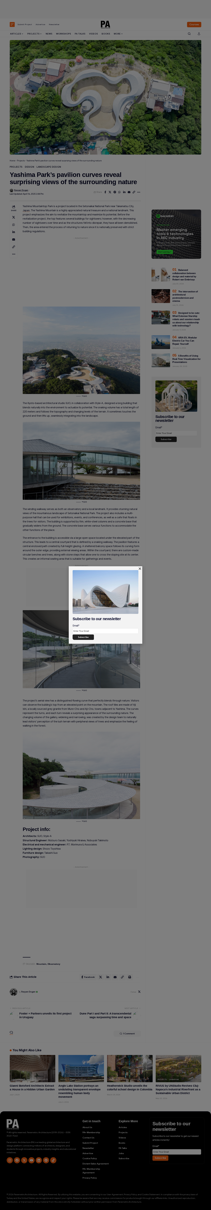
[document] (105, 605)
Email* (76, 625)
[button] (139, 568)
